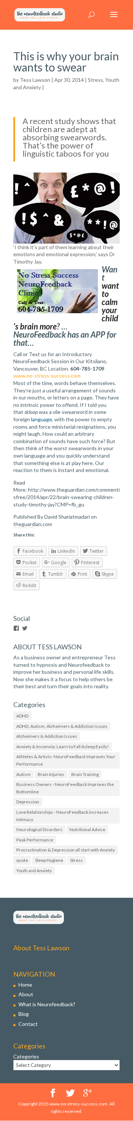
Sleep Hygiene (49, 860)
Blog (23, 1014)
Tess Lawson (35, 80)
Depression (27, 801)
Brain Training (85, 774)
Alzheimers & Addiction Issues (46, 736)
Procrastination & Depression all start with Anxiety (65, 850)
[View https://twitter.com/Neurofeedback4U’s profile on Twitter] (25, 628)
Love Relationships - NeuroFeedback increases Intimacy (62, 815)
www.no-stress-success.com (47, 375)
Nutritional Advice (87, 829)
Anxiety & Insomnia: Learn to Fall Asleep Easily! (62, 746)
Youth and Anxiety (34, 870)
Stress (95, 80)
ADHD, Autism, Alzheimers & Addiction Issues (62, 726)
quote (22, 860)
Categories (26, 1056)
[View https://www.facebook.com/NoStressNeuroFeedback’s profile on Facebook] (16, 628)
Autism (23, 774)
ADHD (22, 716)
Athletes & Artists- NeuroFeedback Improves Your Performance (65, 760)
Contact (28, 1024)
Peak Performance (34, 840)
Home (25, 984)
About (25, 994)
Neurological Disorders (39, 829)
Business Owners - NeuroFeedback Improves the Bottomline (65, 788)
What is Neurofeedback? (46, 1004)
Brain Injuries (51, 774)
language (41, 419)
